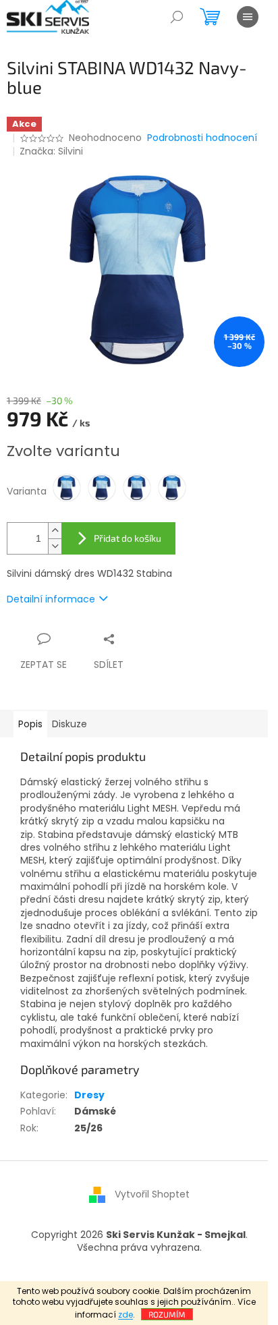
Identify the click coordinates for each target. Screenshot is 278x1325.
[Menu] (247, 16)
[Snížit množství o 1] (54, 546)
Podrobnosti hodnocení (202, 138)
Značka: (51, 151)
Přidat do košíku (127, 538)
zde (125, 1314)
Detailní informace (51, 599)
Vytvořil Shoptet (152, 1194)
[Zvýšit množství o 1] (54, 530)
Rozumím (167, 1314)
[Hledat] (176, 16)
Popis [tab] (30, 724)
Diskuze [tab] (69, 724)
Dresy (89, 1095)
